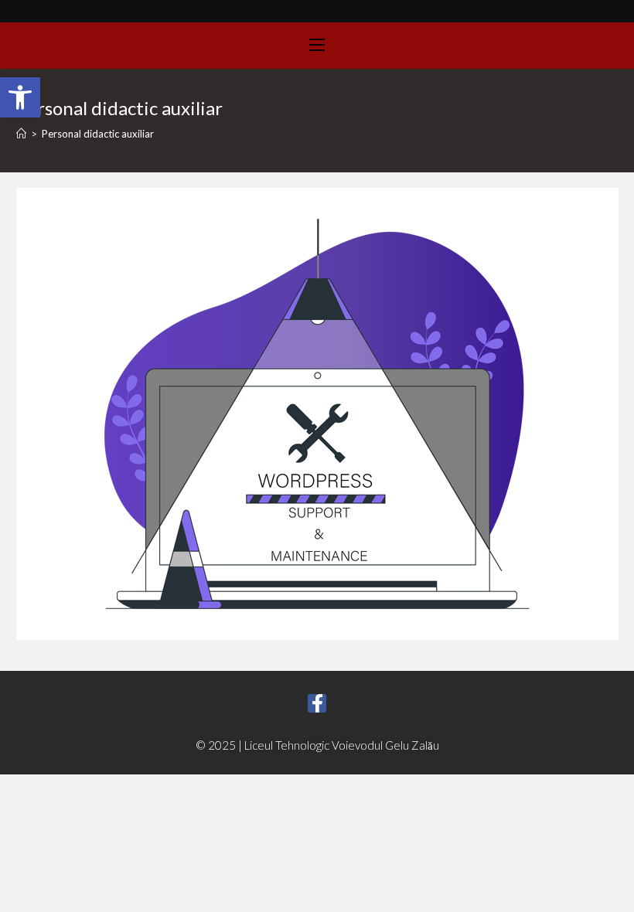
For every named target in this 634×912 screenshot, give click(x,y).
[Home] (21, 134)
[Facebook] (317, 703)
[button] (20, 97)
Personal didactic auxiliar (98, 134)
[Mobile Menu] (317, 45)
